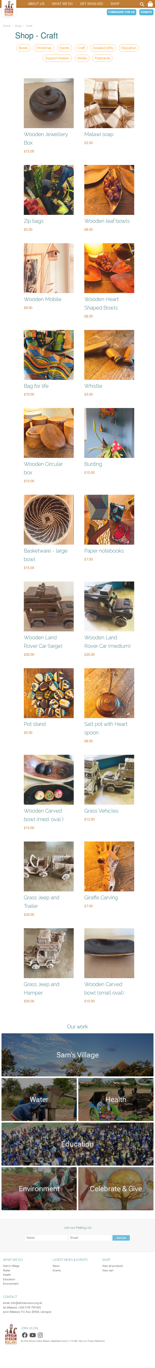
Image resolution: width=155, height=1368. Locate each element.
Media (82, 58)
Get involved (91, 4)
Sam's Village (11, 1266)
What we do (62, 4)
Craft (81, 48)
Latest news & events (70, 1260)
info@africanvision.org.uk (26, 1303)
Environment (10, 1283)
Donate (146, 12)
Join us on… (30, 1328)
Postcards (102, 58)
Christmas (44, 48)
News (56, 1266)
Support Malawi (57, 58)
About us (36, 4)
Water (6, 1270)
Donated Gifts (103, 48)
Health (7, 1275)
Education (128, 48)
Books (23, 48)
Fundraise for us (121, 12)
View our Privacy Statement (92, 1341)
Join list (121, 1237)
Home (6, 26)
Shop (115, 4)
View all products (112, 1266)
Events (65, 48)
